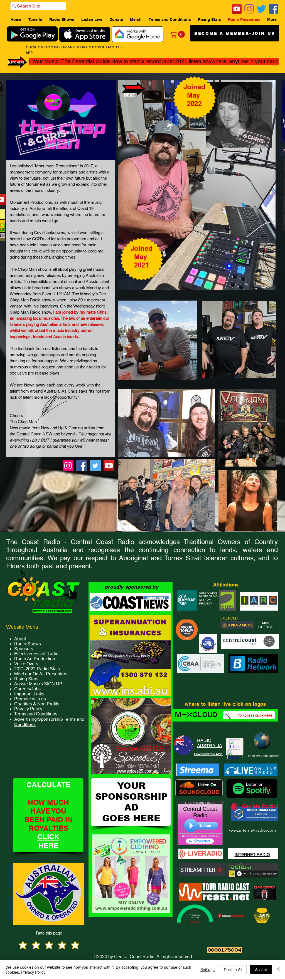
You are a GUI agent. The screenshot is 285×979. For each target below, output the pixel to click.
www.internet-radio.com (252, 830)
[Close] (278, 970)
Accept (261, 969)
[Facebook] (273, 9)
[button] (178, 34)
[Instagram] (249, 9)
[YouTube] (237, 9)
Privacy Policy (33, 972)
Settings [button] (207, 969)
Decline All (233, 969)
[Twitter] (261, 9)
